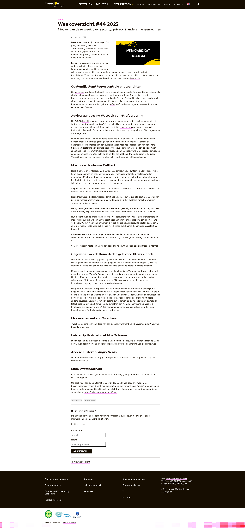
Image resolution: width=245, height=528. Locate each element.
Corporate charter (131, 485)
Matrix (76, 191)
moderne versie (106, 138)
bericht (85, 121)
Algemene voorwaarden (56, 479)
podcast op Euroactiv (88, 340)
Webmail (166, 4)
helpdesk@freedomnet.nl (176, 478)
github (84, 377)
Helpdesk (141, 4)
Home (60, 19)
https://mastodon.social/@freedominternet (137, 246)
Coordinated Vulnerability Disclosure (57, 492)
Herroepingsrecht (53, 500)
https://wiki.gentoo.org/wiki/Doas (100, 392)
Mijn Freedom (154, 4)
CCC (112, 104)
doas (130, 383)
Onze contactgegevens (133, 479)
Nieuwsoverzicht (81, 461)
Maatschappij (77, 400)
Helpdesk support (92, 485)
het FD (81, 259)
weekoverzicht (90, 400)
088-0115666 (175, 481)
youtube (79, 357)
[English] (188, 4)
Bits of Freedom (69, 522)
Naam (74, 439)
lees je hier (135, 78)
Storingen (178, 4)
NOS (73, 216)
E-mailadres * (77, 430)
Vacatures (88, 491)
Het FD (74, 171)
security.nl (79, 92)
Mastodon (96, 171)
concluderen (126, 127)
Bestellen (85, 4)
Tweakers (75, 324)
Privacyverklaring (53, 485)
